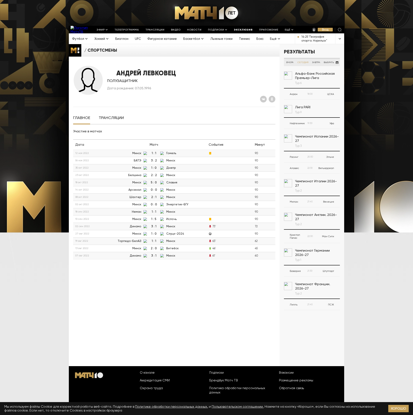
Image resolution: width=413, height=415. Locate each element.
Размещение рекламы (296, 380)
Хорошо (398, 408)
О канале (147, 373)
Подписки (216, 373)
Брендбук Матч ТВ (223, 380)
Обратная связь (291, 388)
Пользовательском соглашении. (238, 406)
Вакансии (286, 373)
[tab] (81, 117)
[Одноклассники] (272, 99)
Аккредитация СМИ (155, 380)
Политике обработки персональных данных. (171, 406)
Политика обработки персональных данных (237, 390)
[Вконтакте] (263, 99)
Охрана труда (151, 388)
